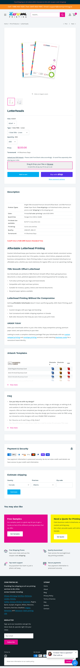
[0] (74, 14)
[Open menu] (5, 15)
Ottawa (6, 596)
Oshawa (12, 602)
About (46, 589)
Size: (11, 119)
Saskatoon (26, 602)
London (6, 599)
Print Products (14, 24)
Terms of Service (49, 599)
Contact (46, 609)
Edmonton (8, 611)
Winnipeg (13, 596)
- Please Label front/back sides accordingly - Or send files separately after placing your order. (39, 159)
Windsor (19, 602)
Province (35, 480)
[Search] (62, 14)
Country (10, 480)
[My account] (70, 15)
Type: (16, 128)
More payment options (57, 179)
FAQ (45, 602)
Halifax (6, 602)
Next (72, 24)
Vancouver (18, 611)
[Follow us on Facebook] (5, 655)
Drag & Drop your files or (40, 165)
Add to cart (23, 174)
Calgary (27, 608)
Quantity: (12, 137)
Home (6, 24)
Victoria (12, 599)
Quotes (46, 605)
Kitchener (28, 596)
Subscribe (11, 642)
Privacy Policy (48, 596)
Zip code (59, 480)
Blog (45, 592)
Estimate (14, 492)
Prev (66, 24)
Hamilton (20, 596)
